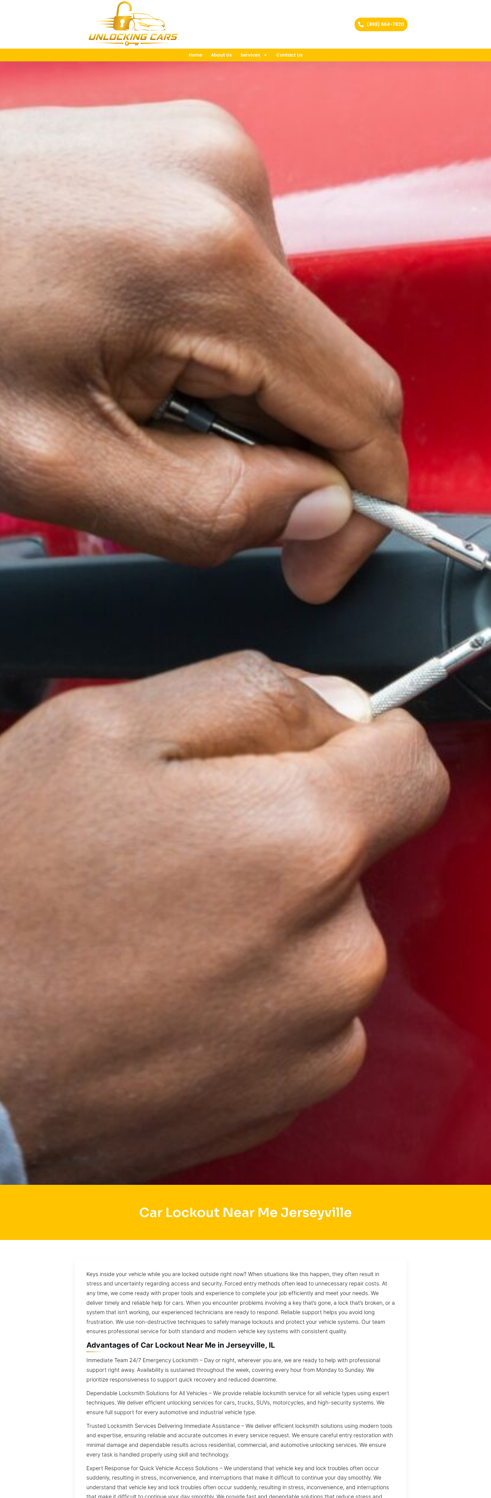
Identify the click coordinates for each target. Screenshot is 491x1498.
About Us (221, 55)
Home (195, 55)
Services (250, 55)
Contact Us (289, 55)
